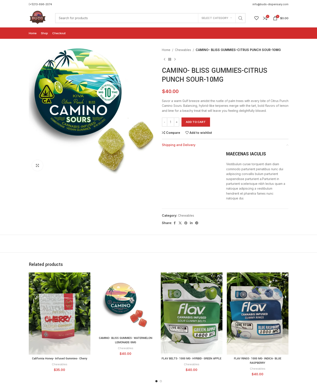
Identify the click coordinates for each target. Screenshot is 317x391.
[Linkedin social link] (191, 223)
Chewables (183, 50)
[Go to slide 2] (161, 381)
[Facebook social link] (174, 223)
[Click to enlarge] (37, 165)
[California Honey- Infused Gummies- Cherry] (59, 313)
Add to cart (196, 122)
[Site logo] (38, 17)
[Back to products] (169, 59)
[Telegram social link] (197, 223)
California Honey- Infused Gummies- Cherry (59, 358)
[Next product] (175, 59)
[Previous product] (164, 59)
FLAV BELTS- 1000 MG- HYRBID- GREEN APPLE (191, 358)
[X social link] (180, 223)
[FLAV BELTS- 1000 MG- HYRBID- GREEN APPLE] (191, 313)
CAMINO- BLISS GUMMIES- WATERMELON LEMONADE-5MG (125, 340)
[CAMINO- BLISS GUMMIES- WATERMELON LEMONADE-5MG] (125, 303)
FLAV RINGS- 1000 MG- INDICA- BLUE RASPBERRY (257, 361)
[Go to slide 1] (156, 381)
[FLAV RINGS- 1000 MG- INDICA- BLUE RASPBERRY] (257, 313)
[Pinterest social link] (186, 223)
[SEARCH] (241, 18)
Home (166, 50)
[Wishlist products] (256, 18)
